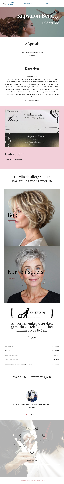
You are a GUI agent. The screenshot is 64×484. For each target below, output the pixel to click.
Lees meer (12, 221)
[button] (26, 414)
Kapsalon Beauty (11, 3)
